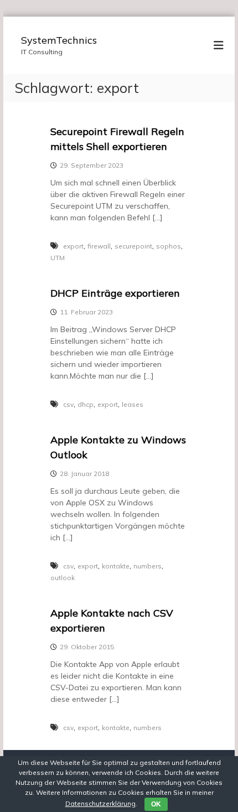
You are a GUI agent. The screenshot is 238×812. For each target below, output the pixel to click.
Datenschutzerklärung (100, 803)
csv (68, 404)
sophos (168, 246)
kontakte (116, 566)
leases (132, 404)
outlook (62, 577)
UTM (57, 258)
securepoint (133, 246)
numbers (147, 566)
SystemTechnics (59, 40)
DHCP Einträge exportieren (115, 293)
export (73, 246)
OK (156, 804)
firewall (99, 246)
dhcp (85, 404)
